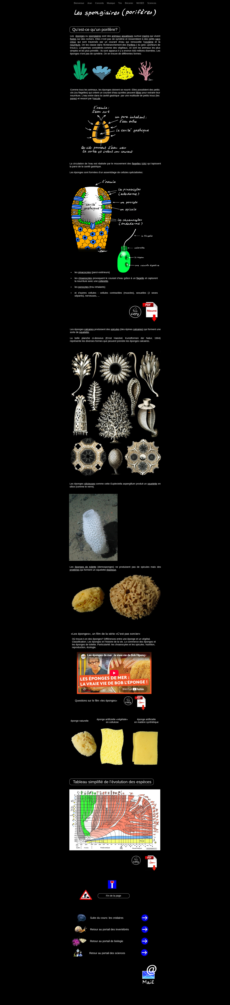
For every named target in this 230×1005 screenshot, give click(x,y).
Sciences (151, 3)
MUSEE (140, 3)
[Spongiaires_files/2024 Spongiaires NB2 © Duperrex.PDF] (135, 317)
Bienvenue (79, 3)
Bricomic (129, 3)
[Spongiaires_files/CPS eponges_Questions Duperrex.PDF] (128, 705)
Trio (120, 3)
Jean (90, 3)
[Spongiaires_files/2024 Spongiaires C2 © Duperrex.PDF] (150, 321)
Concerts (99, 3)
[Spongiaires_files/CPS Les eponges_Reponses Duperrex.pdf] (140, 709)
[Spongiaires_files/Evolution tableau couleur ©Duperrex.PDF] (151, 870)
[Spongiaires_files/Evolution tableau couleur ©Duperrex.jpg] (114, 849)
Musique (111, 3)
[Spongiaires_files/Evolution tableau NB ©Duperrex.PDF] (136, 864)
